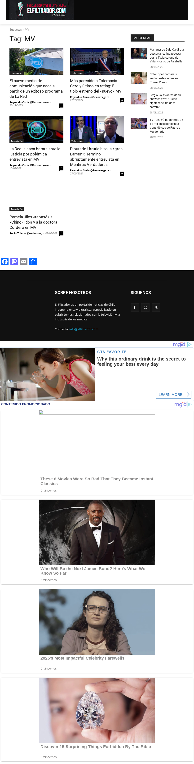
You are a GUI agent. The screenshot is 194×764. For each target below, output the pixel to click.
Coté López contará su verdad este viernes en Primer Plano (164, 78)
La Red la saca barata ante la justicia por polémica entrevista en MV (34, 154)
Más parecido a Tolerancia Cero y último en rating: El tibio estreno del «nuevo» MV (96, 86)
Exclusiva (16, 73)
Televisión (77, 73)
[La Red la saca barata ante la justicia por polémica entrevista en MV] (36, 129)
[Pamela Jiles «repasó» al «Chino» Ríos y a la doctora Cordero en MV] (36, 197)
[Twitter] (156, 307)
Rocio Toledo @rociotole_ (25, 233)
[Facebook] (135, 307)
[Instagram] (145, 307)
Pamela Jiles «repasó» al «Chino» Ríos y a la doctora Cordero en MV (33, 222)
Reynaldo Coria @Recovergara (29, 102)
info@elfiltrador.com (83, 329)
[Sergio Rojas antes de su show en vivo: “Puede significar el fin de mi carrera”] (139, 99)
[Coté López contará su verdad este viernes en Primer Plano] (139, 78)
